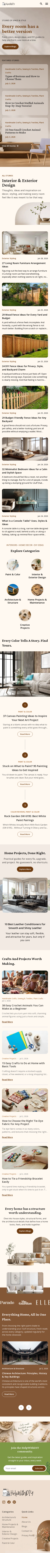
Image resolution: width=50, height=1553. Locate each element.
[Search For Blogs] (41, 4)
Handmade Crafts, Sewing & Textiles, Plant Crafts (22, 998)
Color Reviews (18, 812)
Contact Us (27, 1531)
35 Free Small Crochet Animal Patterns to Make (23, 131)
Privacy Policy (28, 1535)
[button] (21, 1407)
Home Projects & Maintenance (37, 601)
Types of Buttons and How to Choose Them (22, 78)
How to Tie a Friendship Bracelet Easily (22, 1180)
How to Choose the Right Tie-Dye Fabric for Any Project (22, 1122)
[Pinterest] (14, 1502)
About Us (26, 1522)
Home (24, 1517)
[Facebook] (9, 1502)
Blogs (24, 1526)
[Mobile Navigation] (46, 4)
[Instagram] (3, 1502)
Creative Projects (25, 626)
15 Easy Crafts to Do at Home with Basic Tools (23, 1064)
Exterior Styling (9, 258)
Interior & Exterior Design (37, 576)
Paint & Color (12, 574)
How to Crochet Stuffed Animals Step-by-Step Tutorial (24, 104)
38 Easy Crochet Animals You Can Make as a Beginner (22, 1007)
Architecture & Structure (13, 601)
